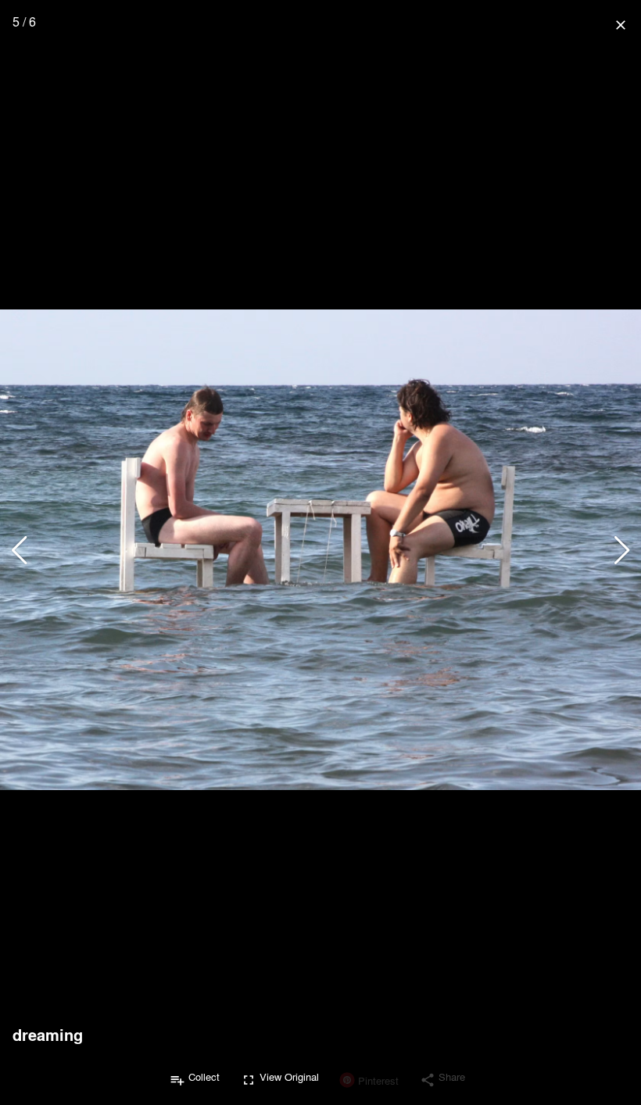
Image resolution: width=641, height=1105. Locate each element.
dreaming (48, 1034)
